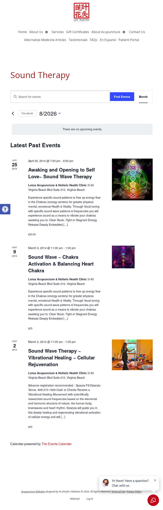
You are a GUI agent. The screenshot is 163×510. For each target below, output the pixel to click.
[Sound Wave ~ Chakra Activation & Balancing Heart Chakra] (132, 257)
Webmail (75, 498)
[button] (5, 209)
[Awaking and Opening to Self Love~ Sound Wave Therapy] (132, 179)
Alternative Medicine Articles (45, 40)
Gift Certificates (77, 32)
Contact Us (137, 32)
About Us (36, 32)
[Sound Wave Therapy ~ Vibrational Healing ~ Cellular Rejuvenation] (132, 354)
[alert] (82, 129)
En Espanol (108, 40)
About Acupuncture (105, 32)
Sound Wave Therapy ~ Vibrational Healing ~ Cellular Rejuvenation (61, 357)
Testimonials (78, 40)
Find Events (122, 97)
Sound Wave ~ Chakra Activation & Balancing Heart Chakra (61, 263)
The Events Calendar (57, 443)
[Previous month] (12, 113)
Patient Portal (128, 40)
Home (22, 32)
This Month (27, 113)
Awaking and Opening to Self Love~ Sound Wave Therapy (61, 173)
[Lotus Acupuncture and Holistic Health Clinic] (81, 12)
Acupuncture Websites (33, 491)
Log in (89, 498)
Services (58, 32)
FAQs (93, 40)
